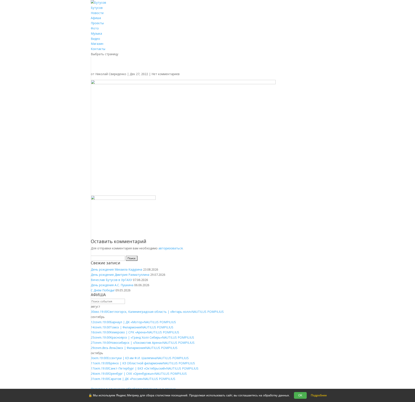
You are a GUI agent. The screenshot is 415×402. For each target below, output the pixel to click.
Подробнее (319, 395)
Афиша (96, 18)
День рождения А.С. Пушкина (112, 285)
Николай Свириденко (110, 74)
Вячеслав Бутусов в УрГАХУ (111, 280)
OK (300, 395)
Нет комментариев (166, 74)
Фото (95, 28)
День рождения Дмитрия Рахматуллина (120, 275)
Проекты (97, 23)
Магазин (97, 44)
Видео (95, 39)
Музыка (96, 33)
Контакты (98, 49)
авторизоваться (170, 248)
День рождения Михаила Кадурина (116, 269)
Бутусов (97, 8)
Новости (97, 13)
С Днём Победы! (103, 290)
